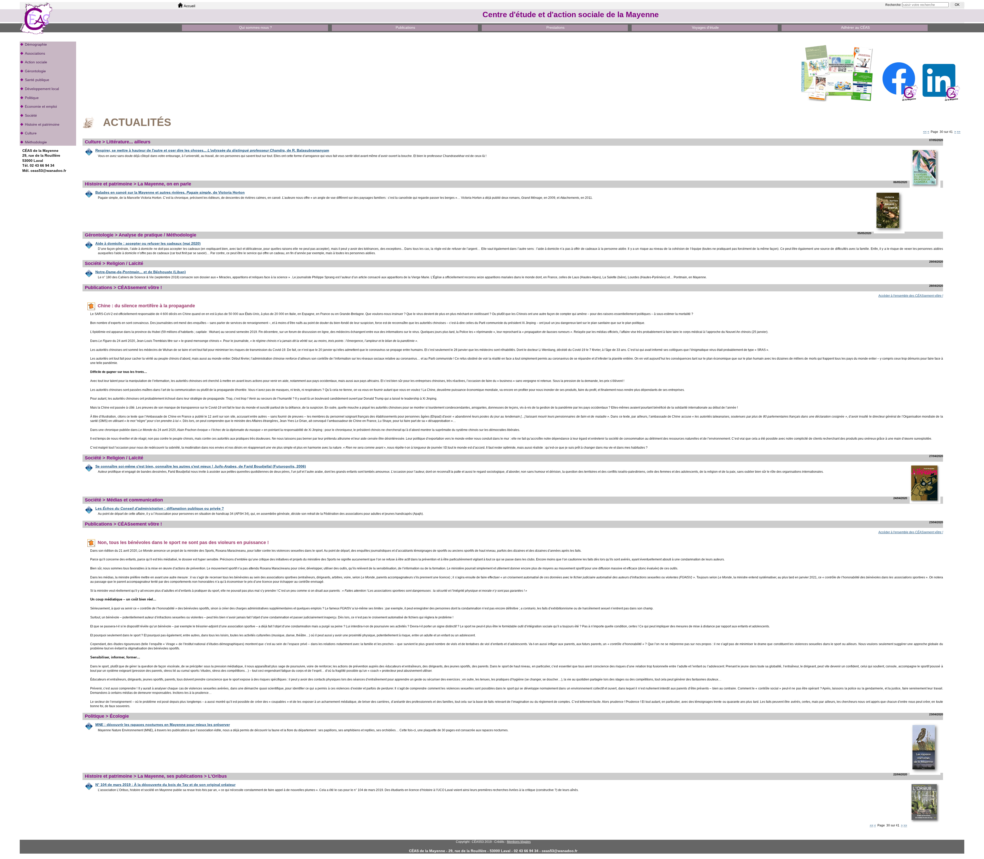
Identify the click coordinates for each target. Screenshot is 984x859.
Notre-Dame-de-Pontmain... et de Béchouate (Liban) (140, 272)
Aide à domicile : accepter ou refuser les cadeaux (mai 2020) (148, 243)
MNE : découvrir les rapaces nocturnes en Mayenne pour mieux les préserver (162, 725)
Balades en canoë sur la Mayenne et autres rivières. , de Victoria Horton (170, 192)
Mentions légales (519, 842)
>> (958, 132)
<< (925, 132)
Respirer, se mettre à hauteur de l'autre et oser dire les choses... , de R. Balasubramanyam (212, 150)
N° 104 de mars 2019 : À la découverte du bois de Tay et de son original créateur (165, 785)
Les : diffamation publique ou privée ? (159, 508)
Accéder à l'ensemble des (910, 296)
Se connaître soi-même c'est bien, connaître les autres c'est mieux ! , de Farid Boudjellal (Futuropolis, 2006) (200, 466)
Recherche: (893, 5)
